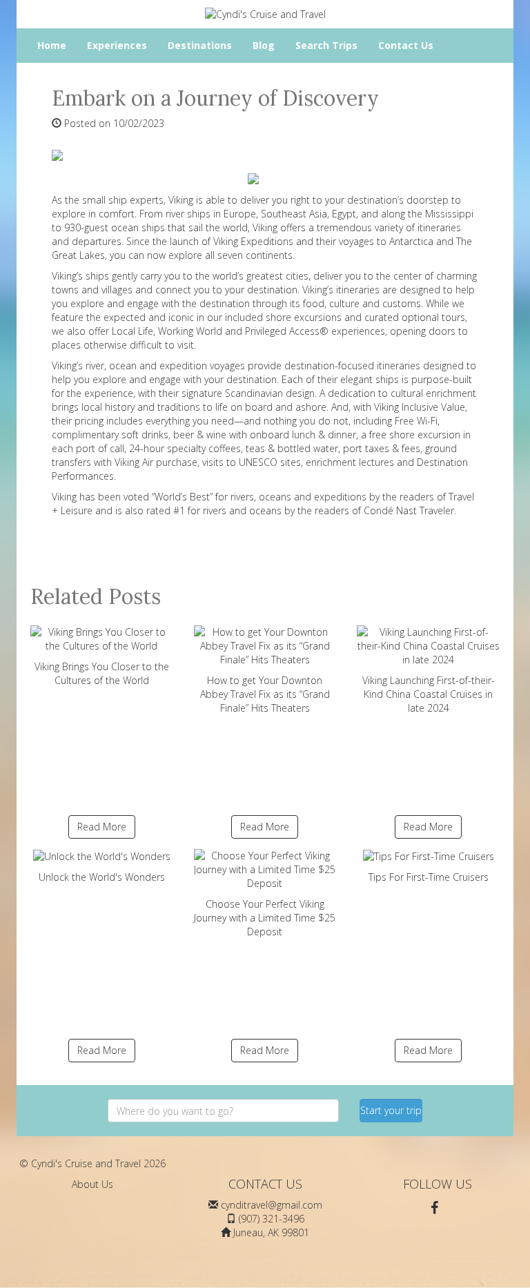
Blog (264, 45)
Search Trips (326, 45)
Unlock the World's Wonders (102, 877)
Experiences (117, 45)
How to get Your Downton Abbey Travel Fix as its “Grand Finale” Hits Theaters (265, 694)
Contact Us (405, 45)
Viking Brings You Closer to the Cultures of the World (102, 673)
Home (51, 45)
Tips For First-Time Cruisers (429, 877)
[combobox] (223, 1110)
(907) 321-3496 (271, 1218)
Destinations (200, 45)
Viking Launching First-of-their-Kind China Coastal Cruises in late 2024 (428, 694)
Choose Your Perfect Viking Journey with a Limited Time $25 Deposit (264, 917)
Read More (101, 826)
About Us (92, 1184)
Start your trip (391, 1110)
